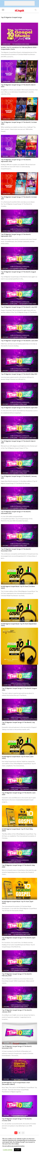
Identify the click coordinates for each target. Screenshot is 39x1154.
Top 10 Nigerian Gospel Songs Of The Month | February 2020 (17, 975)
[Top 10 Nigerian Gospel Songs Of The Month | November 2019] (19, 1033)
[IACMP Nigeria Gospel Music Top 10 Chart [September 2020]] (19, 610)
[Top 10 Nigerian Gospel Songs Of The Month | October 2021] (19, 183)
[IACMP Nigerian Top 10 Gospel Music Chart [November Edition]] (19, 1070)
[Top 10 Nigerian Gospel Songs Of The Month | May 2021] (19, 360)
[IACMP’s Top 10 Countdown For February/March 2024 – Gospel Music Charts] (19, 34)
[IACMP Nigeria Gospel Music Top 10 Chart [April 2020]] (19, 889)
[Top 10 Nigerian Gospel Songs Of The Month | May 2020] (19, 852)
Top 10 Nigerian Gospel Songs (20, 44)
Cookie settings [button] (7, 1150)
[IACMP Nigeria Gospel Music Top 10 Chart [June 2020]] (19, 744)
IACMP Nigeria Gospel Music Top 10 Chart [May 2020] (17, 830)
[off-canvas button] (3, 10)
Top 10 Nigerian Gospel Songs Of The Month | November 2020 (16, 550)
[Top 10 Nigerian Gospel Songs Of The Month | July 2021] (19, 293)
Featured (5, 156)
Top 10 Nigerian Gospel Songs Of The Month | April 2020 (18, 938)
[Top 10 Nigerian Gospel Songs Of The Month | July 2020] (19, 710)
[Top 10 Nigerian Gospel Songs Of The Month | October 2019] (19, 1106)
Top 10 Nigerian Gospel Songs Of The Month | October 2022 (19, 123)
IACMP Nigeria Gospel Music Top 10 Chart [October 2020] (18, 587)
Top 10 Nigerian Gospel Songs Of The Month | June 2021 (19, 341)
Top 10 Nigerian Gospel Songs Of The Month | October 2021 (19, 198)
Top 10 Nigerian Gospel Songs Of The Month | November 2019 (17, 1047)
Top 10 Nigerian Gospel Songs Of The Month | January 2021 (19, 477)
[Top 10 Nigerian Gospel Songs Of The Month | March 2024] (19, 71)
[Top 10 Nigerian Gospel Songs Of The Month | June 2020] (19, 780)
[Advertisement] (19, 3)
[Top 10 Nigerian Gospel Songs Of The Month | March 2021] (19, 427)
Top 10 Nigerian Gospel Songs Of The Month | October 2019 (17, 1120)
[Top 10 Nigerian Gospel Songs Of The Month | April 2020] (19, 925)
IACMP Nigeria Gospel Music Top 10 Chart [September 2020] (19, 625)
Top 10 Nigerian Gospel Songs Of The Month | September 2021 (16, 235)
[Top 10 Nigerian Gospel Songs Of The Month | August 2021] (19, 258)
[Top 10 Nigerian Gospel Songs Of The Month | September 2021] (19, 221)
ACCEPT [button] (17, 1149)
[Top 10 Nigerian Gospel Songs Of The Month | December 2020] (19, 498)
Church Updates (8, 825)
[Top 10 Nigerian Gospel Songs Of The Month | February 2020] (19, 961)
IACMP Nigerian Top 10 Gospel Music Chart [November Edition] (16, 1083)
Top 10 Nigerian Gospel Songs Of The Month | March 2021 (18, 442)
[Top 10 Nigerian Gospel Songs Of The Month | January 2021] (19, 463)
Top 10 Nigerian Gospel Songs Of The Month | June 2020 (18, 794)
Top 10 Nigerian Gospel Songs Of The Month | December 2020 (16, 512)
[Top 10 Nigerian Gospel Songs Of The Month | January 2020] (19, 997)
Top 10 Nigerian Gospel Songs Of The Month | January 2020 (17, 1011)
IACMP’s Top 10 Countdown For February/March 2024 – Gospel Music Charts (19, 48)
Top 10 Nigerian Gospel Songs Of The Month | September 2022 (16, 160)
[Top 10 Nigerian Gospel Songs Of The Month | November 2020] (19, 535)
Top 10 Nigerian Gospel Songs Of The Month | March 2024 (18, 86)
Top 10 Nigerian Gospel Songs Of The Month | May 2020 (18, 866)
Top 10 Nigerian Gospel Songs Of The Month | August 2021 (18, 273)
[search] (35, 9)
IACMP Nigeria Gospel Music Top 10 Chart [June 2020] (17, 757)
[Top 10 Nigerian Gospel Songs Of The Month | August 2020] (19, 675)
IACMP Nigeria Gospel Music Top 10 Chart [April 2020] (17, 902)
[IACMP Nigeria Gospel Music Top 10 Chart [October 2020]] (19, 573)
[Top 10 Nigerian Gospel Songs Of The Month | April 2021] (19, 394)
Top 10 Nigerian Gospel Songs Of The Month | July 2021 (19, 307)
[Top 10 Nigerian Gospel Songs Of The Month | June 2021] (19, 327)
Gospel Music (7, 44)
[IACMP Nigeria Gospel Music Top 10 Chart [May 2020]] (19, 816)
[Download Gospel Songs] (19, 10)
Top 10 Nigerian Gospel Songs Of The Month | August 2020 (19, 689)
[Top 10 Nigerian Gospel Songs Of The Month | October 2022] (19, 108)
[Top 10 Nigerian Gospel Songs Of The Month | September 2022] (19, 146)
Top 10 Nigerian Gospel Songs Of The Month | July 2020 (18, 723)
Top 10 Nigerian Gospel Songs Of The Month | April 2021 (19, 408)
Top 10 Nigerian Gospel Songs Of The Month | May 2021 (19, 374)
